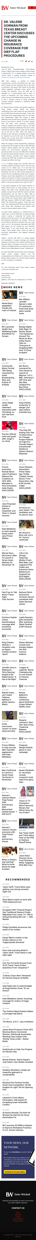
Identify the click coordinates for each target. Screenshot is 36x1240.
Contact (18, 1217)
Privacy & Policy (18, 1221)
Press (18, 1212)
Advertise (18, 1214)
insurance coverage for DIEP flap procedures (15, 77)
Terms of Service (18, 1219)
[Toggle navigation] (32, 7)
